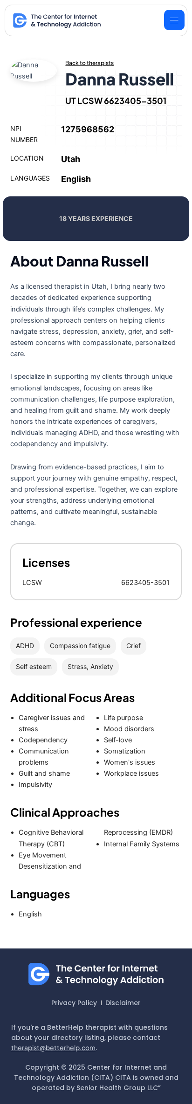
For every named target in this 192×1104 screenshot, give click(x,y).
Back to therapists (89, 62)
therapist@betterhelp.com (53, 1047)
